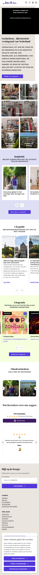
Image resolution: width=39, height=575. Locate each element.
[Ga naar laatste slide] (17, 290)
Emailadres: (6, 477)
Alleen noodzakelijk (18, 564)
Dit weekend (6, 502)
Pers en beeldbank (8, 527)
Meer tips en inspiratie (18, 212)
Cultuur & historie (8, 521)
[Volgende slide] (22, 205)
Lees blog (6, 282)
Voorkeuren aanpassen (18, 569)
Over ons (5, 525)
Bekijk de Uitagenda (11, 76)
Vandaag (5, 498)
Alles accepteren (18, 558)
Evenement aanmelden (9, 506)
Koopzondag (6, 504)
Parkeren (5, 523)
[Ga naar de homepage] (10, 3)
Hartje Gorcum (7, 516)
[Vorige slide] (17, 205)
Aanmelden (18, 486)
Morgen (4, 500)
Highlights (5, 514)
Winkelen (5, 518)
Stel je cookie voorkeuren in (20, 18)
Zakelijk (4, 529)
